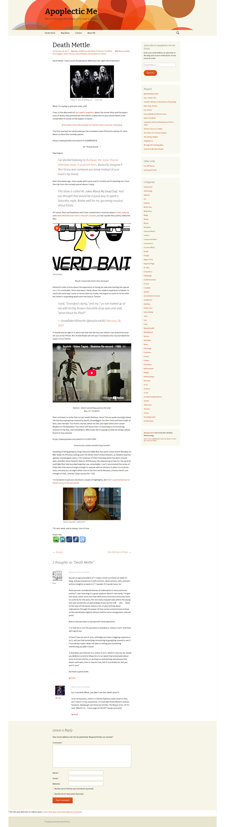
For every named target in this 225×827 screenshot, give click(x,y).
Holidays (147, 304)
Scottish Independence (153, 397)
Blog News (65, 33)
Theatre (147, 409)
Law (145, 320)
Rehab (146, 372)
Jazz (145, 316)
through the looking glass (154, 145)
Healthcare (83, 51)
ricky (59, 698)
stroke (118, 212)
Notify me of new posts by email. (69, 793)
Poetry (146, 356)
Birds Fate (148, 207)
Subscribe (150, 73)
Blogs (146, 215)
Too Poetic (102, 54)
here (55, 290)
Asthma (147, 203)
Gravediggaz (58, 54)
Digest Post (148, 259)
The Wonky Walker (151, 137)
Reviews (147, 380)
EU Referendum (150, 280)
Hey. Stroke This (150, 98)
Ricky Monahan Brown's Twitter (166, 439)
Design (146, 255)
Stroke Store (50, 33)
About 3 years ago (149, 439)
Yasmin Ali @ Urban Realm (153, 149)
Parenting (147, 348)
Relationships (149, 376)
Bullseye (120, 51)
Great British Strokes (152, 296)
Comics (146, 235)
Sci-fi (146, 384)
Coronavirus (148, 243)
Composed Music (150, 239)
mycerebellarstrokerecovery (155, 114)
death (127, 51)
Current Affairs (149, 247)
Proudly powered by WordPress (57, 821)
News (146, 344)
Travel (146, 413)
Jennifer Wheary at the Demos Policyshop (160, 102)
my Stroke (148, 110)
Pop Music (108, 51)
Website (56, 783)
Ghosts (58, 552)
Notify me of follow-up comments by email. (74, 788)
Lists (145, 324)
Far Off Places (149, 166)
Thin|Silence (148, 141)
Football (147, 288)
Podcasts (100, 51)
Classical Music (149, 231)
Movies (146, 336)
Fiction (146, 284)
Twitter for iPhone (151, 441)
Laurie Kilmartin (81, 54)
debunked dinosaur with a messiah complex (77, 215)
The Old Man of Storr (119, 552)
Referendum (149, 368)
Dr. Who (146, 267)
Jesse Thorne (69, 54)
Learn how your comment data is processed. (62, 811)
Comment (58, 742)
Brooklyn (147, 227)
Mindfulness (148, 332)
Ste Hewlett (92, 54)
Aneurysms (148, 187)
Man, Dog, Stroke (150, 106)
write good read (150, 170)
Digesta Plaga (149, 263)
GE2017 (146, 292)
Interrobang (148, 312)
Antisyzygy (148, 191)
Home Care (148, 308)
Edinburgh (148, 275)
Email (56, 778)
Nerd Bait (91, 51)
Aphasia (147, 195)
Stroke (146, 401)
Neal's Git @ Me (150, 118)
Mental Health (149, 328)
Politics (146, 360)
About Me (91, 33)
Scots (146, 393)
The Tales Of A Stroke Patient (155, 133)
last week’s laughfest (84, 112)
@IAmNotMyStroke (151, 94)
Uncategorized (149, 417)
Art (145, 199)
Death (75, 51)
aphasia (125, 212)
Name (56, 773)
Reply (73, 678)
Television (148, 405)
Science (147, 389)
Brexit (146, 223)
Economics (148, 271)
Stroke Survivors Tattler (153, 129)
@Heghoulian (149, 433)
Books (146, 219)
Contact (78, 33)
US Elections (148, 421)
